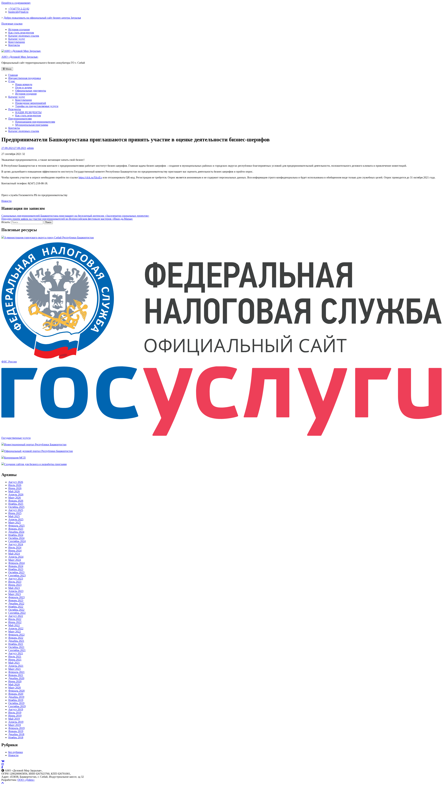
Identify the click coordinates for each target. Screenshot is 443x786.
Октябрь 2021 (16, 647)
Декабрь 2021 (16, 640)
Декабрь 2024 (16, 531)
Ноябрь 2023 (15, 569)
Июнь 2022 (14, 622)
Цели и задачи (23, 87)
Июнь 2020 (14, 681)
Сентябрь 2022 (17, 612)
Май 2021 (14, 662)
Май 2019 (14, 718)
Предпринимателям (20, 118)
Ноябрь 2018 (15, 737)
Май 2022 (14, 625)
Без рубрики (15, 752)
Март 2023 (14, 594)
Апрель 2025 (15, 519)
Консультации (16, 41)
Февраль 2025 (16, 525)
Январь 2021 (15, 675)
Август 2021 (15, 653)
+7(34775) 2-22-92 (18, 8)
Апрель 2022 (15, 628)
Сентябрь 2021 (17, 650)
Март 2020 (14, 687)
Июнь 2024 (14, 550)
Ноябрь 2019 (15, 700)
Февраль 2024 (16, 563)
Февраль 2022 (16, 634)
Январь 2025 (15, 528)
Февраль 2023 (16, 597)
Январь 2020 (15, 693)
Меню (8, 69)
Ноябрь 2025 (15, 503)
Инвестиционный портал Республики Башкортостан (35, 444)
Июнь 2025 (14, 513)
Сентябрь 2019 (17, 706)
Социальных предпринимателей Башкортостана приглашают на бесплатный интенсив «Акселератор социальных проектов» (75, 215)
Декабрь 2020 (16, 678)
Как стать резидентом (21, 32)
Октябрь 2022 (16, 609)
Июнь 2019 (14, 715)
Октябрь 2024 (16, 538)
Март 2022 (14, 631)
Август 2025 (15, 510)
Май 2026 (14, 491)
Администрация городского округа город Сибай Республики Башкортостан (49, 237)
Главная (13, 75)
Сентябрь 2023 (17, 575)
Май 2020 (14, 684)
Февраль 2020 (16, 690)
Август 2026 (15, 482)
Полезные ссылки (11, 23)
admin (30, 148)
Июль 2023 (14, 581)
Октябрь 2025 (16, 506)
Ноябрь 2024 (15, 535)
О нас (11, 81)
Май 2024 (14, 553)
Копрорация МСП (15, 457)
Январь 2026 (15, 500)
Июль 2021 (14, 656)
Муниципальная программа (31, 124)
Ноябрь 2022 (15, 606)
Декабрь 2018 (16, 734)
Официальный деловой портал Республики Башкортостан (38, 451)
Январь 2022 (15, 637)
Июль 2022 (14, 619)
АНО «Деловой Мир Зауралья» (19, 56)
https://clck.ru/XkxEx (90, 177)
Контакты (14, 45)
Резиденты (14, 109)
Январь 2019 (15, 731)
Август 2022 (15, 616)
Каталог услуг (16, 38)
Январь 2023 (15, 600)
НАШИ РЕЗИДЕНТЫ (28, 112)
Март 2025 (14, 522)
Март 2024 (14, 559)
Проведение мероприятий (30, 103)
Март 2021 (14, 668)
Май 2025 (14, 516)
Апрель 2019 (15, 721)
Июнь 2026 (14, 488)
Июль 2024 (14, 547)
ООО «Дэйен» (26, 779)
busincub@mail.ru (18, 11)
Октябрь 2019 (16, 703)
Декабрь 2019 (16, 696)
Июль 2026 (14, 485)
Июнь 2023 (14, 584)
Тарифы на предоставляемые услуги (36, 106)
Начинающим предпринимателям (35, 121)
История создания (19, 29)
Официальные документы (30, 90)
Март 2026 (14, 497)
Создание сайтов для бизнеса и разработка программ (35, 464)
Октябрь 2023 (16, 572)
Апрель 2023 (15, 591)
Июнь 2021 (14, 659)
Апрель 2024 (15, 556)
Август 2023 (15, 578)
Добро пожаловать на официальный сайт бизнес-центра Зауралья (42, 17)
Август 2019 (15, 709)
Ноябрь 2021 (15, 644)
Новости (6, 201)
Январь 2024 (15, 566)
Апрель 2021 (15, 665)
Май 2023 (14, 587)
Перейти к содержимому (16, 2)
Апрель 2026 (15, 494)
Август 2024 (15, 544)
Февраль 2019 (16, 728)
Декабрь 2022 (16, 603)
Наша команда (23, 84)
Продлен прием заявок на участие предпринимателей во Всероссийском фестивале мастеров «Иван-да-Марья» (67, 218)
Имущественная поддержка (24, 78)
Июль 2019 (14, 712)
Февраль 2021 (16, 672)
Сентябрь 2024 (17, 541)
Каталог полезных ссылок (23, 35)
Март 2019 (14, 725)
